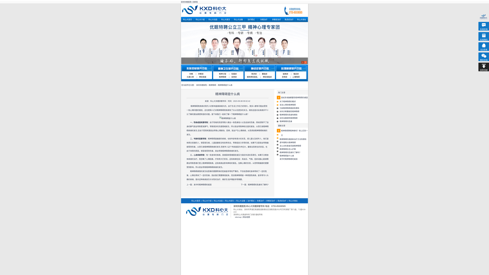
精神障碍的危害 (286, 121)
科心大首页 (187, 19)
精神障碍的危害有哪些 (288, 115)
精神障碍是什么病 (287, 156)
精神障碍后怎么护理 (288, 149)
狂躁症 (234, 74)
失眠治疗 (263, 19)
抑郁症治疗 (276, 19)
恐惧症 (284, 77)
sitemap (238, 217)
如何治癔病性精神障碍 (288, 118)
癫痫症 (264, 74)
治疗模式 (251, 19)
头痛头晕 (190, 77)
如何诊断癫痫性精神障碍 (289, 111)
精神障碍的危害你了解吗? (258, 185)
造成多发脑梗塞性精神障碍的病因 (294, 98)
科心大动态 (212, 19)
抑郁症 (200, 74)
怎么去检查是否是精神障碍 (290, 146)
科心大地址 (301, 19)
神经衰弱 (202, 77)
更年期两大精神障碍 (288, 142)
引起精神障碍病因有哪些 (289, 108)
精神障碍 (222, 77)
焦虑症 (254, 74)
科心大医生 (225, 19)
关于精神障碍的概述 (288, 101)
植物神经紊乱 (252, 77)
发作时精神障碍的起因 (203, 185)
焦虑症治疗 (289, 19)
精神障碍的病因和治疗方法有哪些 (293, 139)
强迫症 (296, 74)
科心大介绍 (200, 19)
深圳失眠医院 (201, 85)
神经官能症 (267, 77)
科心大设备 (238, 19)
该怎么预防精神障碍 (288, 105)
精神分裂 (222, 74)
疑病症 (285, 74)
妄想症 (234, 77)
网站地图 (246, 217)
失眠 (191, 74)
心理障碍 (296, 77)
